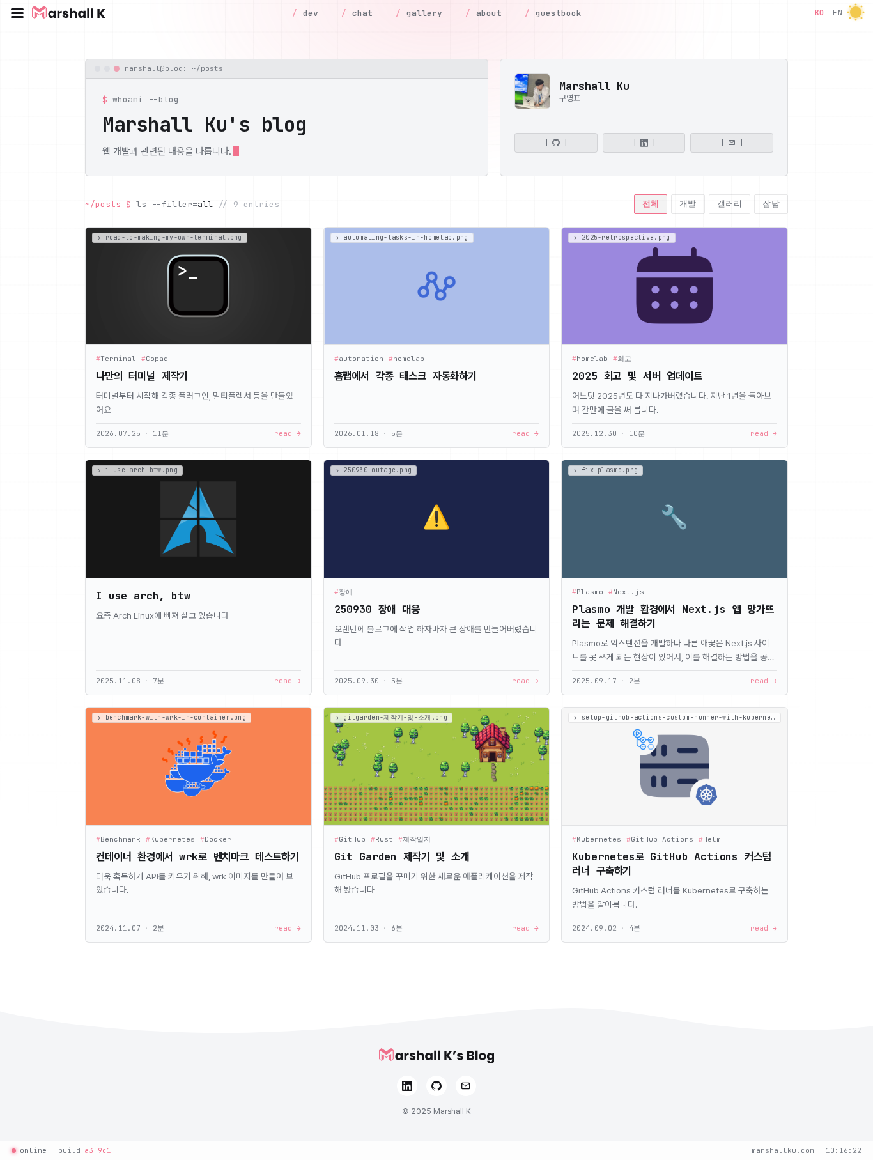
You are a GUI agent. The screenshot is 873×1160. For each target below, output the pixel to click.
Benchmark (118, 839)
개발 (688, 203)
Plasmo (587, 592)
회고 (622, 358)
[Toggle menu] (17, 12)
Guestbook (556, 13)
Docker (215, 839)
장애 (343, 592)
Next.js (626, 592)
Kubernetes (170, 839)
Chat (360, 13)
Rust (382, 839)
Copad (154, 358)
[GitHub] (436, 1086)
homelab (406, 358)
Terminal (116, 358)
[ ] (556, 143)
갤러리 (730, 203)
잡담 (771, 203)
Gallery (421, 13)
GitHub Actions (659, 839)
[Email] (466, 1086)
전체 (651, 203)
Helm (710, 839)
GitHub (350, 839)
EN (837, 12)
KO (819, 12)
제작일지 (414, 839)
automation (358, 358)
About (486, 13)
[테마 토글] (855, 13)
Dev (308, 13)
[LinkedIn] (407, 1086)
